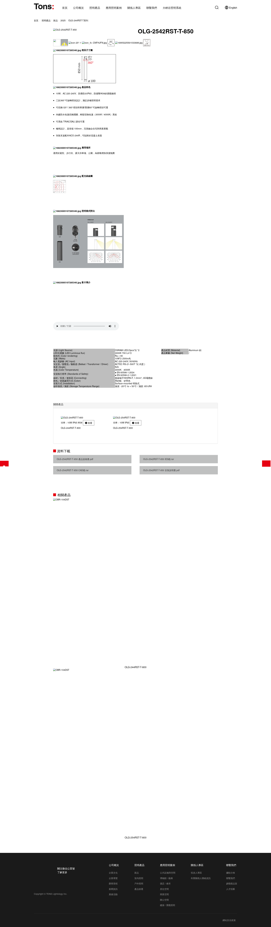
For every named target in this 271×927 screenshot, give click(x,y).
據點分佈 (230, 872)
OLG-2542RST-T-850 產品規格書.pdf (75, 459)
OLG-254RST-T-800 (135, 837)
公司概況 (78, 7)
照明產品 (94, 7)
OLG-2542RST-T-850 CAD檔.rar (73, 470)
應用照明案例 (114, 7)
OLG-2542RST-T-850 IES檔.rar (158, 459)
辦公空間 (164, 899)
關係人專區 (134, 7)
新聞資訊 (113, 888)
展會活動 (113, 894)
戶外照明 (138, 883)
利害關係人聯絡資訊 (201, 878)
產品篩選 (4, 463)
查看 (89, 422)
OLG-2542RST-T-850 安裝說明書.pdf (161, 470)
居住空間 (164, 888)
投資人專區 (196, 872)
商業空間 (164, 894)
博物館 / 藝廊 (166, 878)
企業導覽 (113, 878)
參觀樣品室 (231, 883)
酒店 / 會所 (165, 883)
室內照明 (138, 878)
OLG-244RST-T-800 (135, 667)
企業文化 (113, 872)
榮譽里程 (113, 883)
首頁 (64, 7)
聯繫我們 (151, 7)
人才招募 (230, 888)
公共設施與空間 (167, 872)
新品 (136, 872)
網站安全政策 (229, 920)
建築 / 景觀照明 (167, 905)
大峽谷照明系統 (172, 7)
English (233, 7)
